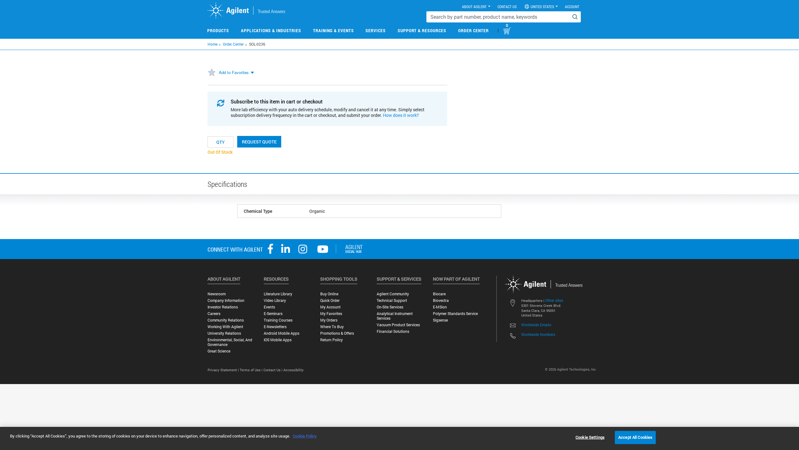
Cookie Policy (305, 436)
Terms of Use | (251, 370)
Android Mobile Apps (281, 333)
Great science (219, 351)
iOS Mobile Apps (278, 340)
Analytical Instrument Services (395, 316)
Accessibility (293, 370)
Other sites (554, 300)
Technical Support (392, 300)
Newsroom (217, 294)
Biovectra (441, 300)
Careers (214, 313)
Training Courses (278, 320)
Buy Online (329, 294)
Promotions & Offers (337, 333)
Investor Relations (223, 307)
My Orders (328, 320)
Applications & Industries (271, 30)
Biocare (439, 294)
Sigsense (440, 320)
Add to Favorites (234, 72)
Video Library (275, 300)
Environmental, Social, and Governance (230, 342)
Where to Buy (332, 326)
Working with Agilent (225, 326)
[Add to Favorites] (212, 73)
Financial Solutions (393, 331)
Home (213, 44)
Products (218, 30)
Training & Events (333, 30)
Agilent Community (393, 294)
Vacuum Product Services (398, 324)
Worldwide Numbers (538, 334)
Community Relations (226, 320)
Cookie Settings (590, 437)
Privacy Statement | (224, 370)
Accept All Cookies (635, 437)
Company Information (226, 300)
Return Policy (331, 340)
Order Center (473, 30)
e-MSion (440, 307)
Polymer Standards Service (455, 313)
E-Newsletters (275, 326)
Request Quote (259, 142)
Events (269, 307)
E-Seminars (273, 313)
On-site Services (390, 307)
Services (375, 30)
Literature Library (278, 294)
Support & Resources (422, 30)
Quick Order (330, 300)
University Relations (224, 333)
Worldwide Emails (536, 324)
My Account (330, 307)
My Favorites (331, 313)
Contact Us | (273, 370)
